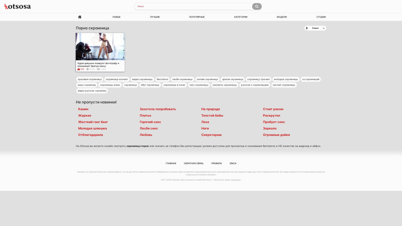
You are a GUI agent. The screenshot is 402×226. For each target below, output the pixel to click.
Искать (257, 6)
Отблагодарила (90, 135)
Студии (321, 17)
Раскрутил (271, 115)
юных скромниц (87, 84)
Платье (145, 115)
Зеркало (270, 128)
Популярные (197, 17)
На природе (210, 109)
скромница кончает (117, 79)
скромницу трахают (258, 79)
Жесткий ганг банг (93, 122)
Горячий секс (150, 122)
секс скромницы (199, 84)
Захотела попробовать (158, 109)
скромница (130, 84)
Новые (116, 17)
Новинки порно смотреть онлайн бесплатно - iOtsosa (195, 180)
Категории (240, 17)
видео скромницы (142, 79)
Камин (83, 109)
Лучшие (155, 17)
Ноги (205, 128)
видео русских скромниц (92, 90)
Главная (80, 17)
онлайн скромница (207, 79)
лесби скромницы (182, 79)
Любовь (146, 135)
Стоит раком (273, 109)
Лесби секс (149, 128)
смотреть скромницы (225, 84)
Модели (282, 17)
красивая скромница (90, 79)
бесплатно (162, 79)
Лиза (205, 122)
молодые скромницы (286, 79)
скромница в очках (174, 84)
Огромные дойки (276, 135)
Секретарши (211, 135)
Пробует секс (274, 122)
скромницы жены (110, 84)
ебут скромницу (150, 84)
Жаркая (84, 115)
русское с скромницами (255, 84)
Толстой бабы (212, 115)
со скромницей (310, 79)
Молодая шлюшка (92, 128)
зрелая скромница (232, 79)
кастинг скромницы (284, 84)
